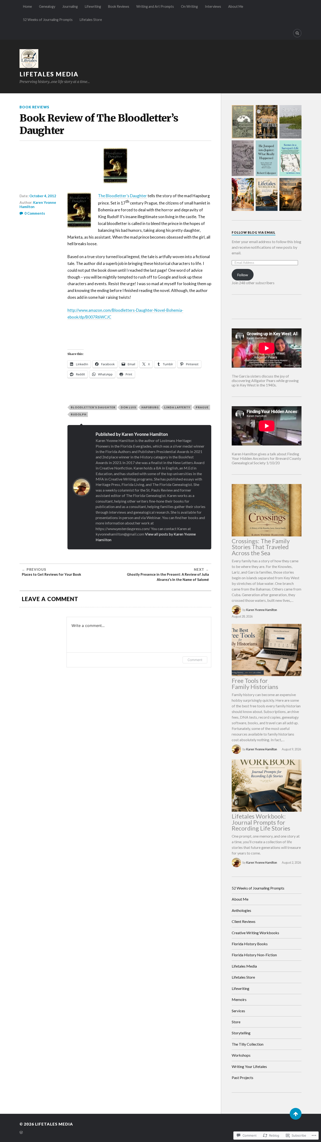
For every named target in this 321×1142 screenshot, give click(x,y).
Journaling (70, 6)
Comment (195, 660)
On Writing (189, 6)
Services (238, 1010)
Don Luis (128, 407)
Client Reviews (243, 921)
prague (202, 407)
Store (236, 1022)
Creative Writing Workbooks (255, 932)
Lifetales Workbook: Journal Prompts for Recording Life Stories (261, 822)
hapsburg (150, 407)
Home (27, 6)
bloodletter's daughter (93, 407)
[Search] (297, 33)
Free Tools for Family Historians (255, 683)
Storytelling (241, 1033)
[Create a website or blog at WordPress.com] (21, 1132)
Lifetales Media (49, 74)
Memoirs (239, 999)
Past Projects (242, 1077)
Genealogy (47, 6)
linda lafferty (177, 407)
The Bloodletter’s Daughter (122, 195)
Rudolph (78, 414)
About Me (235, 6)
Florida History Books (250, 943)
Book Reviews (118, 6)
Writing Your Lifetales (249, 1066)
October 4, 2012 (42, 196)
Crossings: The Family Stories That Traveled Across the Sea (261, 546)
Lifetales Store (91, 20)
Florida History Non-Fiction (254, 955)
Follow (242, 274)
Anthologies (241, 910)
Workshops (241, 1055)
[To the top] (295, 1114)
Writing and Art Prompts (155, 6)
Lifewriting (93, 6)
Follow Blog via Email (253, 232)
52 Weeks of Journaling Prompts (48, 20)
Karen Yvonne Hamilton (38, 204)
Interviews (213, 6)
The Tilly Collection (247, 1044)
